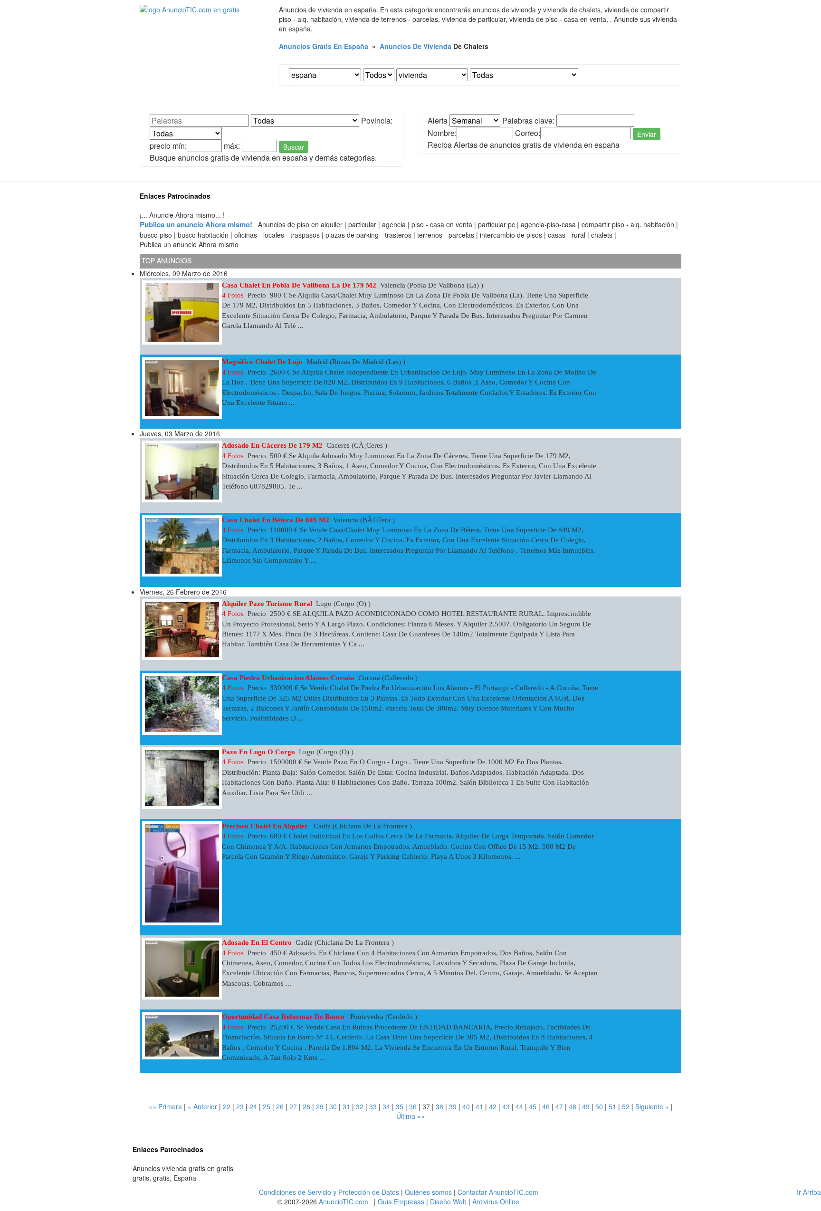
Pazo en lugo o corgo (258, 752)
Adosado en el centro (257, 942)
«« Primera (165, 1106)
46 (546, 1106)
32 (359, 1106)
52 (626, 1106)
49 (586, 1106)
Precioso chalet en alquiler (266, 826)
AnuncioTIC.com (343, 1201)
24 (253, 1106)
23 (240, 1106)
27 (293, 1106)
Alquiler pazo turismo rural (267, 603)
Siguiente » (652, 1106)
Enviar (646, 134)
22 (226, 1106)
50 (599, 1106)
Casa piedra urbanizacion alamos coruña (288, 678)
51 (612, 1106)
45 (532, 1106)
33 (373, 1106)
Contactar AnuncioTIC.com (498, 1192)
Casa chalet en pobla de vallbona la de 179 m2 (299, 285)
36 (413, 1106)
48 (572, 1106)
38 (439, 1106)
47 (559, 1106)
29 (320, 1106)
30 (333, 1106)
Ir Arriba (809, 1192)
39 (453, 1106)
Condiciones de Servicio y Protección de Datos (329, 1192)
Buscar (293, 147)
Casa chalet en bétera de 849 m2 (275, 520)
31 (346, 1106)
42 (492, 1106)
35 (399, 1106)
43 (506, 1106)
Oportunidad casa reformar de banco (284, 1016)
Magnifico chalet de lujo (262, 361)
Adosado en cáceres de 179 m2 (272, 445)
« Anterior (202, 1106)
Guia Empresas (401, 1201)
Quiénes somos (428, 1192)
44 (519, 1106)
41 (479, 1106)
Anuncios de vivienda (415, 46)
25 (266, 1106)
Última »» (410, 1116)
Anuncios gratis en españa (323, 46)
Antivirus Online (495, 1201)
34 (386, 1106)
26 (280, 1106)
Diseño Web (448, 1201)
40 (466, 1106)
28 (306, 1106)
